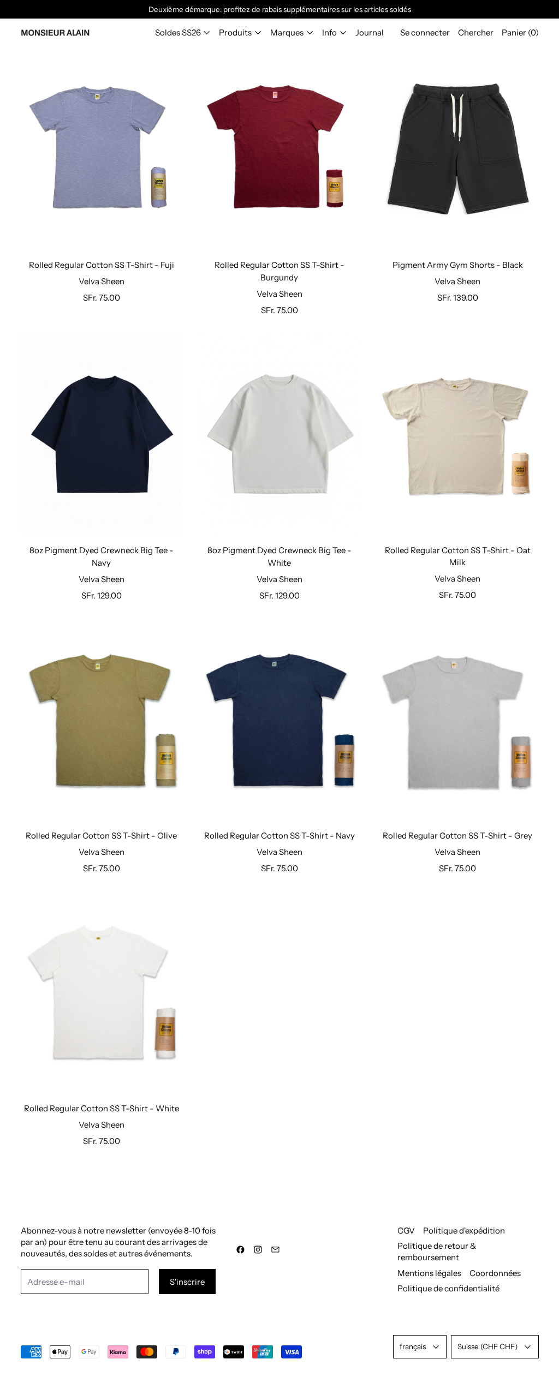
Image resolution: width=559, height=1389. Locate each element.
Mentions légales (429, 1273)
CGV (406, 1230)
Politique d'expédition (464, 1230)
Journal (369, 32)
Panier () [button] (520, 32)
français (413, 1346)
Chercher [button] (475, 32)
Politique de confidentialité (448, 1288)
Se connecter (425, 32)
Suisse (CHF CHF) (487, 1346)
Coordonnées (495, 1273)
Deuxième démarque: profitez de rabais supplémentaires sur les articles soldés (279, 9)
